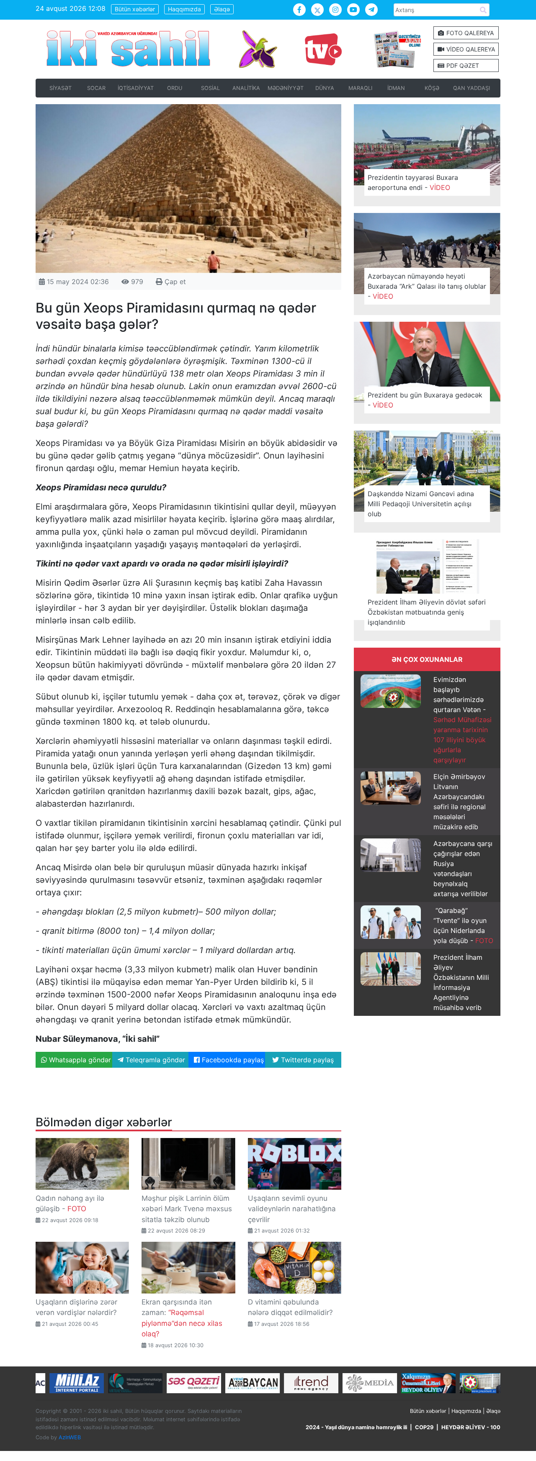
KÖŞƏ (432, 88)
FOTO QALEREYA (469, 32)
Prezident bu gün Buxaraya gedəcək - (425, 400)
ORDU (174, 88)
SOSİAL (210, 88)
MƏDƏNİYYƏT (286, 88)
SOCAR (96, 88)
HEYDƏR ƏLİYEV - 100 (470, 1427)
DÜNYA (324, 88)
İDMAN (396, 88)
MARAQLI (360, 88)
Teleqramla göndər (154, 1060)
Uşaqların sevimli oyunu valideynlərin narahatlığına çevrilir (292, 1209)
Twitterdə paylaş (306, 1060)
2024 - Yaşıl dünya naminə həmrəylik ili (356, 1427)
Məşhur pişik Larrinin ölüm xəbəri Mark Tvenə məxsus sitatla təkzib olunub (187, 1209)
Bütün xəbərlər (135, 9)
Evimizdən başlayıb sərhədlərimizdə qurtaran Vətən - (462, 719)
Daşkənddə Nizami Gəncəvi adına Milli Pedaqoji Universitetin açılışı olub (421, 504)
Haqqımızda (184, 9)
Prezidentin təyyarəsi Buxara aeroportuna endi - (413, 182)
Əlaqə (222, 9)
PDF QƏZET (462, 65)
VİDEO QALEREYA (470, 49)
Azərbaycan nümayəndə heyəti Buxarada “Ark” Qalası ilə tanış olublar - (427, 286)
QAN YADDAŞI (471, 88)
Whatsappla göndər (79, 1060)
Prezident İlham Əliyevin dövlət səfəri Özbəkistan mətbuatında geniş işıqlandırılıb (427, 612)
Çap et (174, 281)
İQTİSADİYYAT (136, 88)
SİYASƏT (60, 88)
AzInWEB (70, 1437)
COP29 (424, 1427)
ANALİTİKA (246, 88)
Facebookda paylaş (232, 1060)
